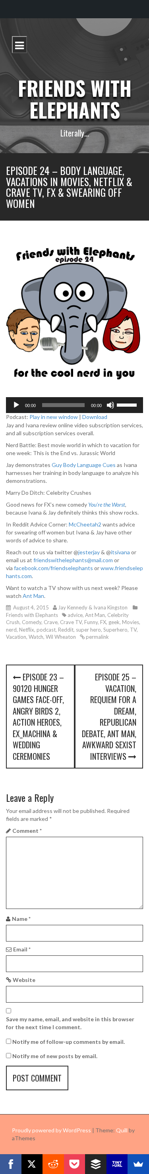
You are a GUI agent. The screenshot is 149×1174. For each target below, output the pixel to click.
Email (22, 949)
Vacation (16, 637)
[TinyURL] (117, 1164)
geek (114, 622)
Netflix (26, 629)
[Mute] (110, 405)
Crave (51, 622)
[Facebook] (10, 1164)
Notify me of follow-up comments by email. (68, 1041)
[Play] (16, 405)
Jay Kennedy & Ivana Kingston (93, 607)
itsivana (120, 552)
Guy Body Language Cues (84, 464)
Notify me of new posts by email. (54, 1056)
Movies (130, 622)
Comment (27, 830)
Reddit (66, 629)
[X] (32, 1164)
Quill (122, 1130)
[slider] (128, 404)
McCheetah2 (85, 524)
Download (94, 416)
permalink (97, 637)
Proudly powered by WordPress (51, 1130)
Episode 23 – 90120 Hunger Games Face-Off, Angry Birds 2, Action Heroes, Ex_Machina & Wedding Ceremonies (38, 716)
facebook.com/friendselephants (53, 568)
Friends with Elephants (75, 98)
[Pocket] (74, 1164)
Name (21, 918)
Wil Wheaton (61, 637)
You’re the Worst (106, 504)
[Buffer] (95, 1164)
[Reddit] (53, 1164)
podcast (46, 629)
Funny (91, 622)
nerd (11, 629)
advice (75, 615)
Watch (36, 637)
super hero (88, 629)
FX (103, 622)
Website (24, 979)
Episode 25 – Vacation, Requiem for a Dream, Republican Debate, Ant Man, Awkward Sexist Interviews (109, 716)
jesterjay (89, 552)
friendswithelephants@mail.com (73, 560)
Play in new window (53, 416)
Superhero (115, 629)
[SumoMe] (138, 1164)
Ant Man (33, 595)
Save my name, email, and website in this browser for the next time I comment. (70, 1023)
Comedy (31, 622)
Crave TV (71, 622)
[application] (74, 405)
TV (133, 629)
